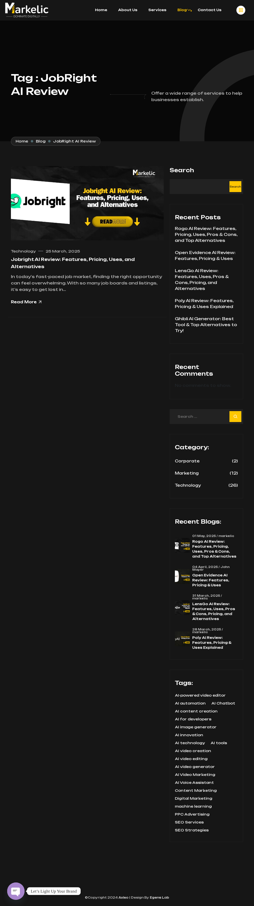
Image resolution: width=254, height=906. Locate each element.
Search (182, 170)
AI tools (219, 743)
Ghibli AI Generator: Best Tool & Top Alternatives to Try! (206, 324)
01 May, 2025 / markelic (213, 536)
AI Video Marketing (195, 774)
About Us (127, 10)
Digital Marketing (193, 798)
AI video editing (191, 759)
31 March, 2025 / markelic (207, 597)
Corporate (187, 461)
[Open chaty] (16, 891)
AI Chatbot (223, 703)
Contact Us (210, 10)
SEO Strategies (192, 830)
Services (157, 10)
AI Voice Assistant (194, 782)
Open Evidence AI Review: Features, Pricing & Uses (210, 580)
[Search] (235, 416)
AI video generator (195, 766)
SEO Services (189, 822)
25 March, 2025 (63, 251)
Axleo (123, 897)
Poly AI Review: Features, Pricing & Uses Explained (211, 643)
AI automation (190, 703)
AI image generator (196, 727)
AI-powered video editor (200, 695)
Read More (24, 302)
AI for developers (193, 719)
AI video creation (193, 751)
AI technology (190, 743)
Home (101, 10)
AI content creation (196, 711)
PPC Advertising (192, 814)
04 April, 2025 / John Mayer (211, 568)
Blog (182, 10)
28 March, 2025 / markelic (207, 631)
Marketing (187, 473)
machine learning (193, 806)
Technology (23, 251)
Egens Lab (159, 897)
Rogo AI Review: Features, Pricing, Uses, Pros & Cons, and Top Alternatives (206, 234)
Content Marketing (196, 790)
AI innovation (189, 735)
